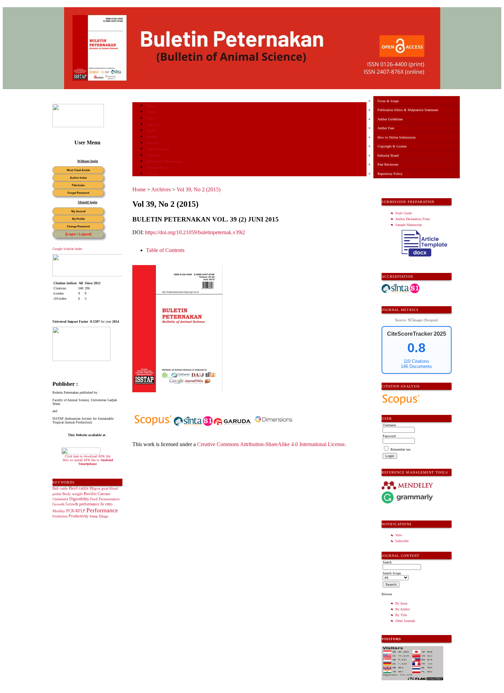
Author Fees (385, 128)
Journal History (158, 167)
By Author (402, 609)
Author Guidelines (390, 119)
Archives (152, 143)
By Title (401, 615)
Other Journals (405, 621)
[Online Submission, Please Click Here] (78, 126)
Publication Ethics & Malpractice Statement (407, 110)
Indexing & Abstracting (164, 161)
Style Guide (403, 213)
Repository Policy (390, 174)
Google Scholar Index (67, 249)
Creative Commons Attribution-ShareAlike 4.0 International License (271, 444)
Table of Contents (165, 250)
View (398, 535)
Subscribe (402, 541)
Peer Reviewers (387, 164)
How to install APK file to (88, 462)
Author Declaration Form (412, 219)
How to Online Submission (396, 137)
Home (150, 106)
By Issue (401, 603)
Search (151, 130)
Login (150, 118)
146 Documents (416, 366)
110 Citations (416, 361)
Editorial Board (388, 155)
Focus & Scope (388, 101)
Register (152, 124)
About (151, 112)
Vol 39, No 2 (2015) (198, 189)
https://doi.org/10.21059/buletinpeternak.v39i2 (195, 232)
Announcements (158, 149)
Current (152, 137)
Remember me (400, 449)
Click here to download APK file (87, 456)
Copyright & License (392, 146)
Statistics (153, 155)
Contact (152, 174)
